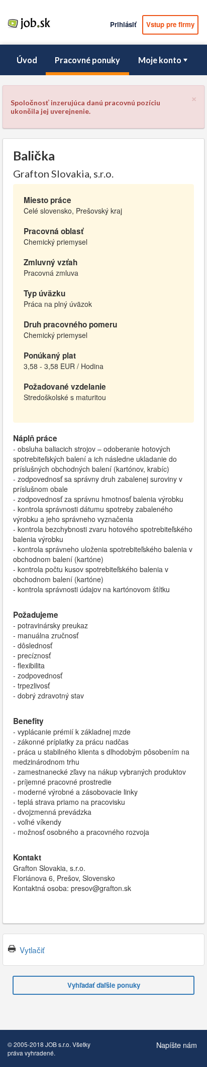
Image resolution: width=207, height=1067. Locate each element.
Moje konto (159, 60)
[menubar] (103, 60)
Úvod (27, 60)
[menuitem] (27, 60)
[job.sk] (29, 28)
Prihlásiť (123, 24)
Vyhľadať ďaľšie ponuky (103, 985)
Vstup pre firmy (170, 24)
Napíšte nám (176, 1044)
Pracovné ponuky (87, 60)
